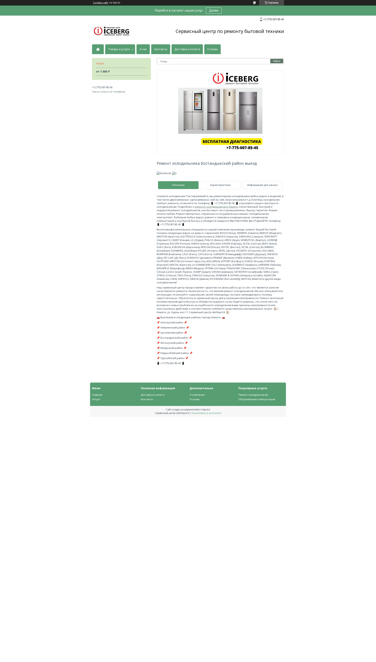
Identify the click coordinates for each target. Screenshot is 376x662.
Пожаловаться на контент (206, 413)
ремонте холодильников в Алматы (216, 206)
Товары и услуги (119, 49)
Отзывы (212, 49)
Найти (276, 61)
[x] (174, 173)
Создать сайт (100, 2)
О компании (197, 394)
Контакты (160, 49)
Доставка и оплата (187, 49)
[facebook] (164, 173)
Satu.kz (205, 409)
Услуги (96, 399)
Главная (97, 394)
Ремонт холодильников (253, 394)
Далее (213, 10)
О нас (143, 49)
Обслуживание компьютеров (256, 399)
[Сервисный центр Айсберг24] (111, 31)
